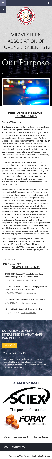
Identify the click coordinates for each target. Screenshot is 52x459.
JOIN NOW (9, 345)
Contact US (18, 447)
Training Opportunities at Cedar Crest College (25, 299)
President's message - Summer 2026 (26, 114)
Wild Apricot (24, 456)
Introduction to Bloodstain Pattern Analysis (23, 309)
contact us (43, 437)
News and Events (26, 267)
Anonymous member (29, 280)
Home (5, 447)
